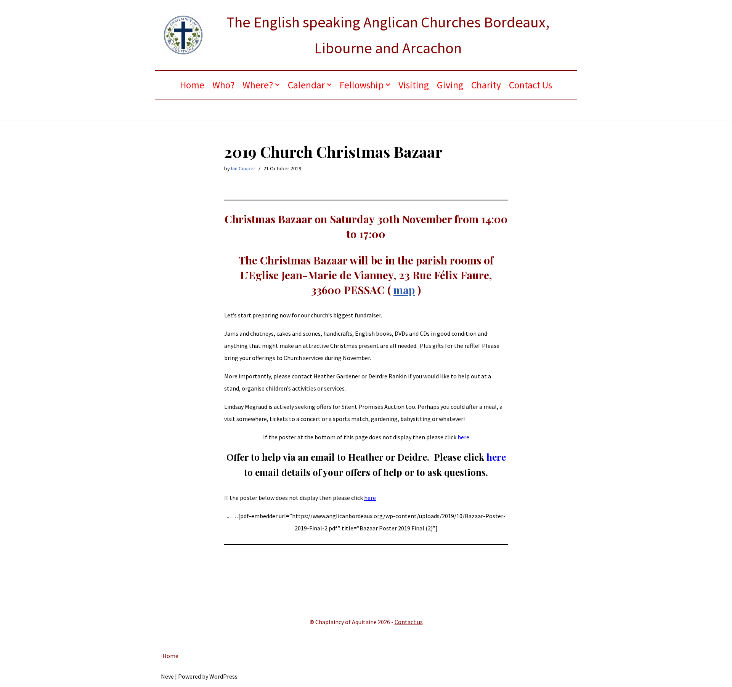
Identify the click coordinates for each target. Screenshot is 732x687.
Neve (167, 676)
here (463, 437)
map (404, 290)
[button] (277, 84)
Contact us (409, 622)
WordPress (223, 676)
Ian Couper (243, 168)
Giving (450, 85)
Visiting (413, 85)
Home (192, 85)
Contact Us (530, 85)
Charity (486, 85)
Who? (223, 85)
